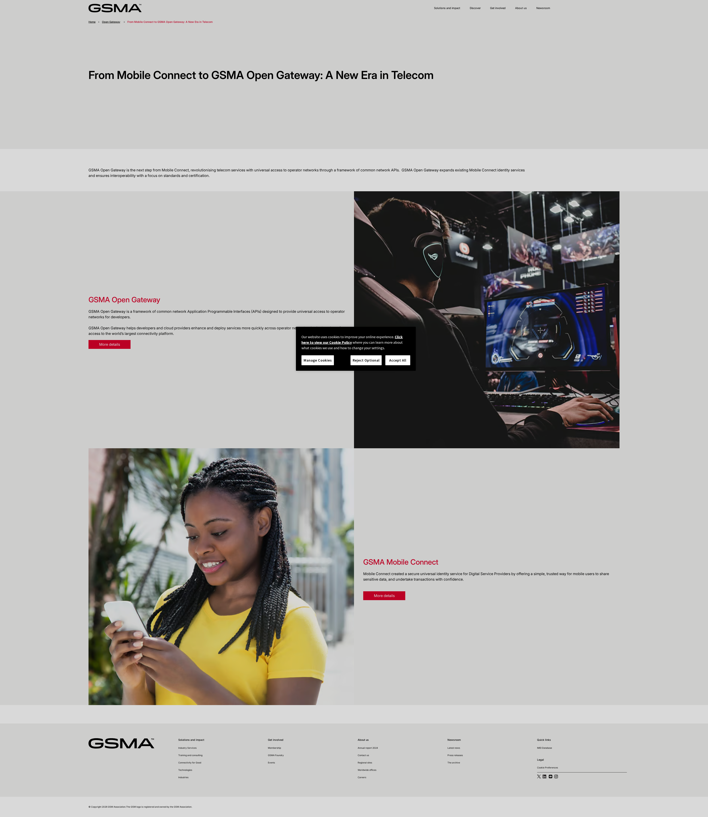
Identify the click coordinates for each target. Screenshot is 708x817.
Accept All (397, 360)
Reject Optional (366, 360)
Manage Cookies (317, 360)
